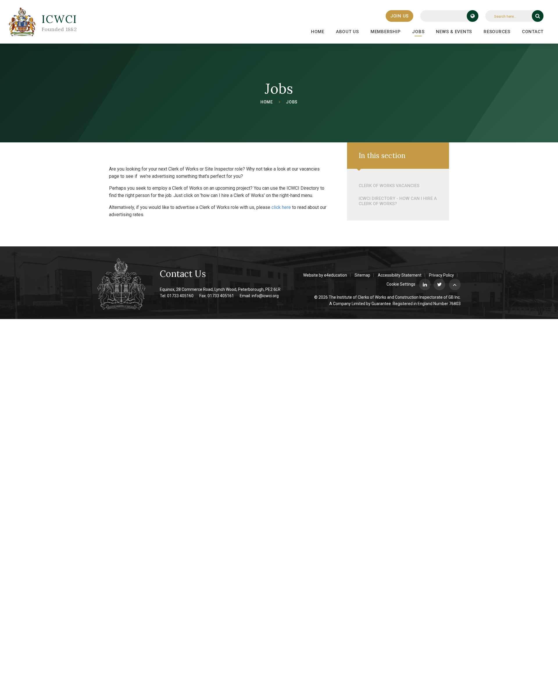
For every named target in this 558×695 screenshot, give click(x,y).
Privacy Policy (441, 275)
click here (281, 207)
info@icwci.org (265, 295)
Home (266, 102)
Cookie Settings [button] (401, 284)
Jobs (292, 102)
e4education (335, 275)
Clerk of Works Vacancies (389, 185)
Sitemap (362, 275)
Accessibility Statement (399, 275)
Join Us (399, 16)
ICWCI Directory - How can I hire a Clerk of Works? (398, 201)
